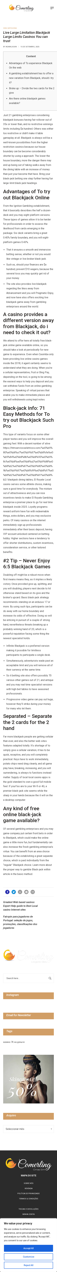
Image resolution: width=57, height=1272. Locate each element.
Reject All (28, 1265)
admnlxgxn (11, 47)
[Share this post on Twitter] (14, 892)
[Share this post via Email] (33, 892)
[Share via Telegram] (26, 892)
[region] (28, 1245)
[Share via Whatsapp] (20, 892)
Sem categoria (10, 28)
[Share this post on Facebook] (7, 892)
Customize (28, 1257)
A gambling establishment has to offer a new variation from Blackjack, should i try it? (31, 78)
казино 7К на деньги (14, 1042)
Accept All (28, 1248)
